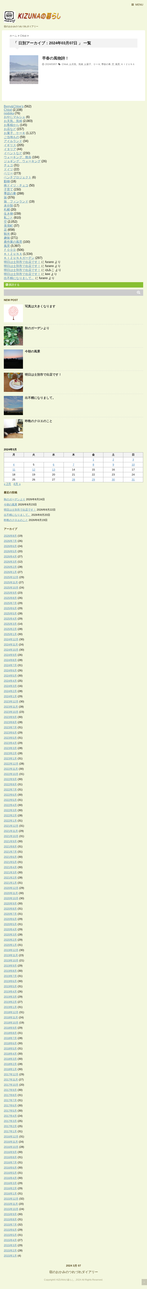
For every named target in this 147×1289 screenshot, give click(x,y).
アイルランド (13, 141)
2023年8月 (10, 722)
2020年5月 (10, 924)
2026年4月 (10, 556)
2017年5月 (10, 1110)
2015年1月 (10, 1255)
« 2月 (7, 484)
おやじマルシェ (14, 117)
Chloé (65, 64)
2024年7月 (10, 665)
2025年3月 (10, 623)
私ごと (8, 217)
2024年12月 (11, 639)
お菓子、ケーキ (92, 64)
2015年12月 (11, 1198)
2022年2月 (10, 815)
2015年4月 (10, 1240)
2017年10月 (11, 1084)
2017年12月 (11, 1074)
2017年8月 (10, 1095)
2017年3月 (10, 1121)
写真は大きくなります (40, 306)
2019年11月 (11, 955)
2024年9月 (10, 654)
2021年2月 (10, 877)
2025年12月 (11, 577)
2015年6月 (10, 1229)
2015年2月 (10, 1250)
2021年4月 (10, 867)
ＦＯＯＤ (10, 249)
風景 (117, 64)
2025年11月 (11, 582)
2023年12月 (11, 701)
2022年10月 (11, 774)
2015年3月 (10, 1245)
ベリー (8, 173)
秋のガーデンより (37, 328)
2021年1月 (10, 882)
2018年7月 (10, 1038)
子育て (8, 189)
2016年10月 (11, 1146)
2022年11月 (11, 768)
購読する (14, 284)
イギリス (10, 145)
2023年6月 (10, 732)
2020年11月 (11, 893)
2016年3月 (10, 1183)
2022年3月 (10, 810)
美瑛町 (8, 225)
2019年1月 (10, 1007)
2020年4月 (10, 929)
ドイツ (8, 169)
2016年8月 (10, 1157)
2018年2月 (10, 1064)
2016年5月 (10, 1172)
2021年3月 (10, 872)
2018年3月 (10, 1058)
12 (33, 469)
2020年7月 (10, 913)
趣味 (7, 237)
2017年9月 (10, 1089)
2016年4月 (10, 1177)
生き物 (8, 213)
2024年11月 (11, 644)
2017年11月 (11, 1079)
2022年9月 (10, 779)
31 (133, 479)
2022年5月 (10, 799)
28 (73, 479)
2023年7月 (10, 727)
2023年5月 (10, 737)
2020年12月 (11, 887)
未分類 (8, 205)
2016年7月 (10, 1162)
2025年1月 (10, 634)
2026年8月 (10, 535)
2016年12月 (11, 1136)
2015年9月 (10, 1214)
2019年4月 (10, 991)
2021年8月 (10, 846)
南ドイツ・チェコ (16, 185)
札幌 (7, 209)
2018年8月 (10, 1032)
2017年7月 (10, 1100)
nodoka (9, 113)
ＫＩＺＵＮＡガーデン (19, 258)
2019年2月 (10, 1001)
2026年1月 (10, 572)
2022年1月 (10, 820)
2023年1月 (10, 758)
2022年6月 (10, 794)
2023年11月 (11, 706)
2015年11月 (11, 1203)
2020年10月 (11, 898)
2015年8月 (10, 1219)
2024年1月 (10, 696)
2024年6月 (10, 670)
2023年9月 (10, 717)
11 (13, 469)
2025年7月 (10, 603)
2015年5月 (10, 1234)
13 (53, 469)
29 (93, 479)
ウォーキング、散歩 (17, 157)
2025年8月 (10, 597)
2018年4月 (10, 1053)
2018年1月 (10, 1069)
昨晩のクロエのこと (38, 421)
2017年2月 (10, 1126)
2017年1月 (10, 1131)
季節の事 (106, 64)
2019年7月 (10, 975)
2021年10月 (11, 836)
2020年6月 (10, 919)
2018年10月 (11, 1022)
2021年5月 (10, 862)
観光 (7, 233)
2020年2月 (10, 939)
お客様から (11, 125)
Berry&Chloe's (14, 106)
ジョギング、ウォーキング (22, 161)
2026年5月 (10, 551)
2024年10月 (11, 649)
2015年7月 (10, 1224)
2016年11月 (11, 1141)
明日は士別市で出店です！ (22, 262)
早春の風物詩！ (55, 58)
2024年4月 (10, 680)
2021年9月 (10, 841)
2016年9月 (10, 1152)
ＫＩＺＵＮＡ (128, 64)
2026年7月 (10, 540)
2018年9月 (10, 1027)
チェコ (8, 165)
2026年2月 (10, 566)
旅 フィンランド (16, 201)
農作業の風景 (13, 241)
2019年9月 (10, 965)
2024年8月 (10, 660)
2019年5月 (10, 986)
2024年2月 (10, 691)
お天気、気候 (76, 64)
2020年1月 (10, 944)
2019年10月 (11, 960)
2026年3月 (10, 561)
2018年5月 (10, 1048)
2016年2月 (10, 1188)
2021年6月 (10, 856)
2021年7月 (10, 851)
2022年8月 (10, 784)
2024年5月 (10, 675)
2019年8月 (10, 970)
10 (133, 464)
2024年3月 (10, 685)
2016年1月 (10, 1193)
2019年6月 (10, 981)
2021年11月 (11, 830)
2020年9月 (10, 903)
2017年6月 (10, 1105)
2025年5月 (10, 613)
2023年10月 (11, 711)
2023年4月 (10, 742)
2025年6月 (10, 608)
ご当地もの (11, 137)
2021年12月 (11, 825)
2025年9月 (10, 592)
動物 (7, 181)
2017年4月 (10, 1115)
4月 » (17, 484)
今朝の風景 (32, 351)
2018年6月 (10, 1043)
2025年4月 (10, 618)
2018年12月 (11, 1012)
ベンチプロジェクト (17, 177)
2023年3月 (10, 748)
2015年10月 (11, 1209)
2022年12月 (11, 763)
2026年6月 (10, 546)
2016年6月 (10, 1167)
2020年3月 (10, 934)
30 (113, 479)
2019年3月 (10, 996)
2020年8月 (10, 908)
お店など (10, 129)
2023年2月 (10, 753)
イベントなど (13, 153)
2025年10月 (11, 587)
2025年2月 (10, 628)
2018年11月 (11, 1017)
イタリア (10, 149)
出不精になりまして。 (19, 278)
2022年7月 (10, 789)
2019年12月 (11, 950)
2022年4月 (10, 805)
